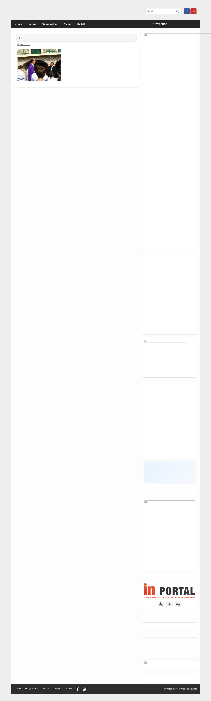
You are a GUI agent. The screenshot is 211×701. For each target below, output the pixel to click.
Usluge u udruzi (49, 24)
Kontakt (81, 24)
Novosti (32, 24)
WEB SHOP (161, 24)
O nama (18, 24)
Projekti (67, 24)
